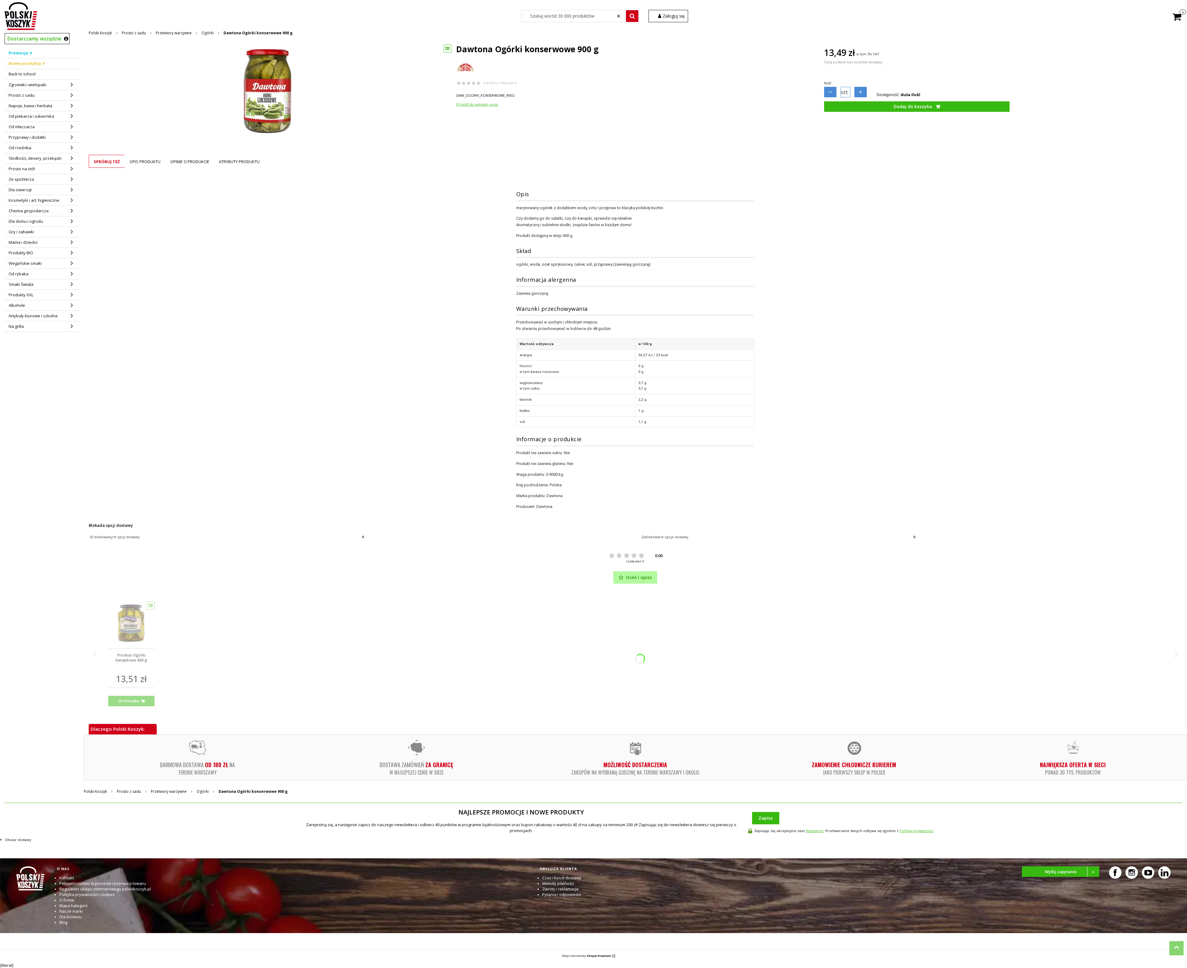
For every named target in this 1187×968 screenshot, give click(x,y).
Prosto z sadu (134, 33)
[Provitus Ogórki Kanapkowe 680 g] (131, 623)
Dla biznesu (70, 916)
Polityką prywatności (917, 830)
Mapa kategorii (73, 905)
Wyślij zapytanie (1070, 871)
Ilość (827, 83)
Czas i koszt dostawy (561, 878)
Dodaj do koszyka (913, 106)
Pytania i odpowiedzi (561, 894)
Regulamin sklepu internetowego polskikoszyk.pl (105, 889)
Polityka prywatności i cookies (87, 894)
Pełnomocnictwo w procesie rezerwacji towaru (102, 883)
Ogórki (208, 33)
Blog (63, 922)
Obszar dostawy (18, 839)
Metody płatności (558, 883)
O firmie (66, 900)
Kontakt (66, 878)
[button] (632, 16)
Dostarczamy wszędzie (34, 38)
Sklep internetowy (586, 956)
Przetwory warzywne (174, 33)
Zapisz (766, 818)
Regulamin (814, 830)
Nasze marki (71, 911)
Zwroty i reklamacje (560, 889)
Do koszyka (128, 701)
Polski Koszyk (100, 33)
